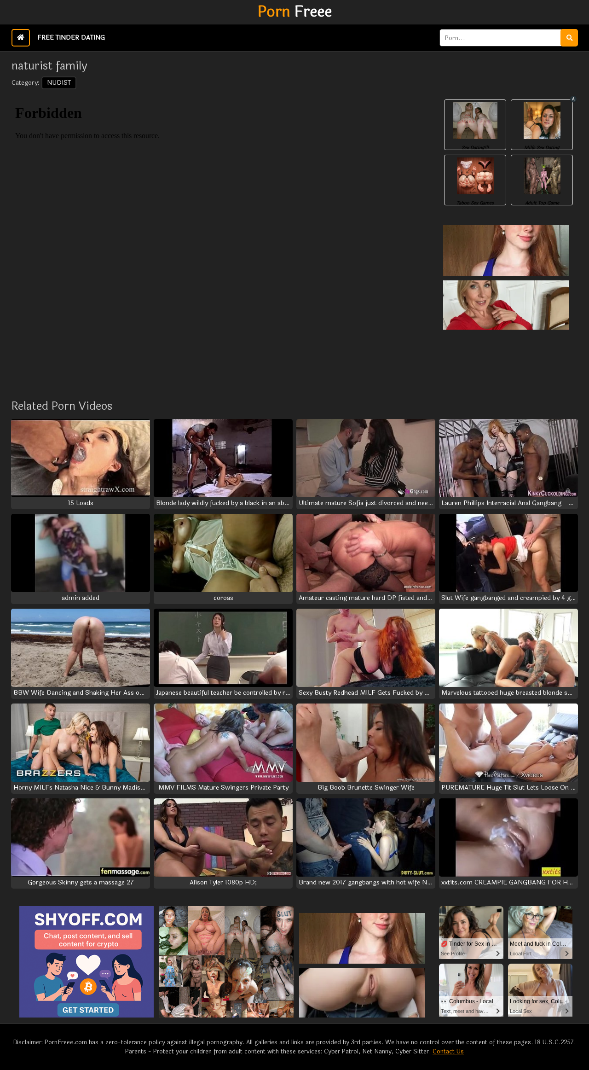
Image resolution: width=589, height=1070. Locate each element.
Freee (295, 12)
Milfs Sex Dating (542, 147)
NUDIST (59, 82)
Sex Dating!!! (475, 147)
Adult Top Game (542, 203)
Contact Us (448, 1051)
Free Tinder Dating (71, 37)
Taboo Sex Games (475, 203)
